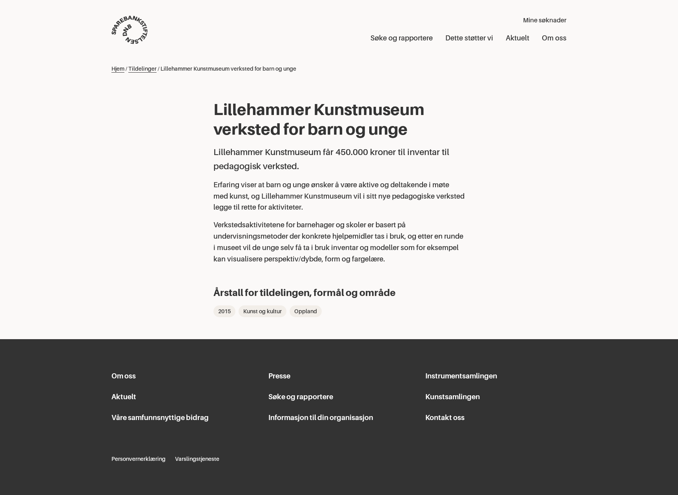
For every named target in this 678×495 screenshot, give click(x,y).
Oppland (305, 311)
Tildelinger (142, 69)
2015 (224, 311)
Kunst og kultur (262, 311)
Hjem (117, 69)
